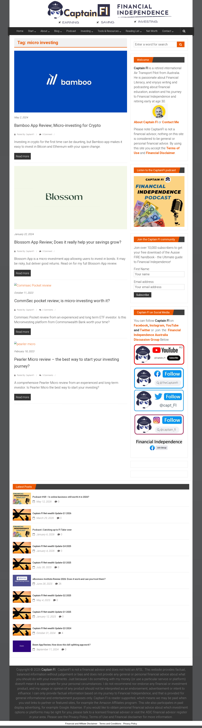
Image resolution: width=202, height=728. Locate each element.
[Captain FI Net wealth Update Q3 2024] (22, 629)
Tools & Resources (108, 31)
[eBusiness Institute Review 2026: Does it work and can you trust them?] (22, 580)
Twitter (145, 330)
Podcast (71, 31)
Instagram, (157, 325)
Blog (56, 31)
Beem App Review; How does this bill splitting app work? (62, 644)
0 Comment (47, 134)
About (44, 31)
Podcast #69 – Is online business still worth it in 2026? (61, 497)
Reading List (132, 31)
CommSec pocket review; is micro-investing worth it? (62, 300)
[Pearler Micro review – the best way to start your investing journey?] (24, 344)
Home (20, 31)
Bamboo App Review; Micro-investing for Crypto (57, 125)
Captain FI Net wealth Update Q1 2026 (52, 513)
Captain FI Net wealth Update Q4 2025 (52, 546)
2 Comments (47, 310)
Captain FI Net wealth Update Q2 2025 (52, 595)
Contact (166, 31)
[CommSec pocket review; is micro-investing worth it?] (32, 285)
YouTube (172, 325)
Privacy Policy (130, 723)
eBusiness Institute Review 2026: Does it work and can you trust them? (69, 579)
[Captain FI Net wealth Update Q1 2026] (22, 514)
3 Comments (47, 375)
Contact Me (170, 122)
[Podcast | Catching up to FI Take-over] (22, 531)
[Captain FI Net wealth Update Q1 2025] (22, 613)
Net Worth (151, 31)
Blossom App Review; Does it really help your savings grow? (67, 242)
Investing (86, 31)
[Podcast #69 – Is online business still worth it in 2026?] (22, 498)
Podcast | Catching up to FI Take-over (52, 530)
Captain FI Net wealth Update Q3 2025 (52, 562)
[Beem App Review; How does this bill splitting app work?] (22, 646)
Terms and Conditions (110, 723)
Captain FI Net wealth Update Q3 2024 (52, 628)
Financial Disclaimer (160, 153)
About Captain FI (146, 122)
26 (60, 583)
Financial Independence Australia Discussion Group (157, 334)
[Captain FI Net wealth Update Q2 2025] (22, 596)
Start (30, 31)
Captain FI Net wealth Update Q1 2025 (52, 612)
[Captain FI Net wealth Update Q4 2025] (22, 547)
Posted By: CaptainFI (25, 134)
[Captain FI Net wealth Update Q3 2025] (22, 564)
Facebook (141, 325)
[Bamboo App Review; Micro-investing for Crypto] (70, 81)
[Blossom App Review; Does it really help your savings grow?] (70, 197)
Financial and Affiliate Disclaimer (81, 723)
